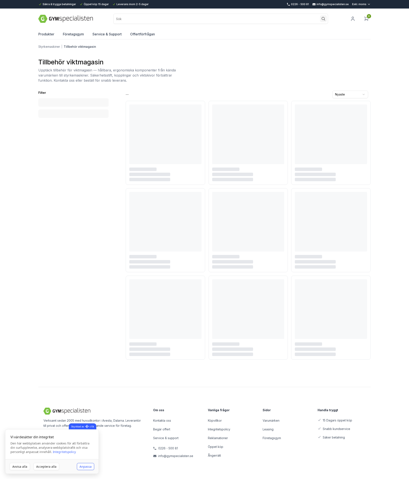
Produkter (46, 34)
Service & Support (107, 34)
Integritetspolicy (64, 452)
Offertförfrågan (142, 34)
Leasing (268, 429)
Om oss (158, 410)
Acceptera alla (46, 467)
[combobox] (350, 94)
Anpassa (85, 467)
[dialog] (52, 451)
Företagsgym (73, 34)
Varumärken (271, 420)
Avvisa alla (19, 467)
